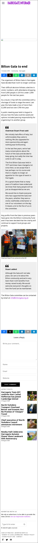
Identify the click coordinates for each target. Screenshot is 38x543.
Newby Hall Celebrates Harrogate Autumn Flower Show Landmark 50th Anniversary (12, 435)
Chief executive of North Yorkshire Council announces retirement (13, 422)
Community (14, 71)
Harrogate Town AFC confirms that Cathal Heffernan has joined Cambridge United (11, 395)
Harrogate (22, 71)
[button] (24, 524)
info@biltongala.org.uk (19, 298)
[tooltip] (4, 75)
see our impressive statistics (20, 517)
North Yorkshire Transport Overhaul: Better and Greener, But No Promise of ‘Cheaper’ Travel (12, 409)
